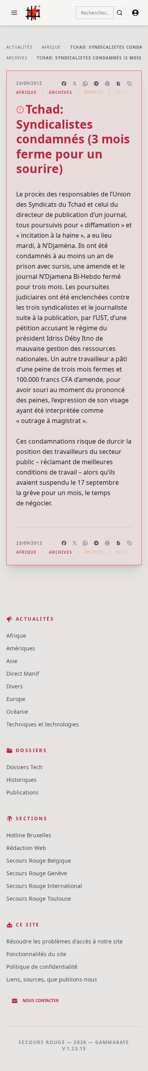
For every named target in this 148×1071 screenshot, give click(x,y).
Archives (16, 58)
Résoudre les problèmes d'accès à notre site (64, 941)
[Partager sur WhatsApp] (85, 83)
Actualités (19, 47)
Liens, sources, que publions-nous (51, 979)
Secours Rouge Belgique (38, 860)
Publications (22, 792)
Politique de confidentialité (41, 966)
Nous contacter (40, 1000)
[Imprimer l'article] (107, 83)
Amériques (20, 648)
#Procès (93, 92)
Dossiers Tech (24, 767)
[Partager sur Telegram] (96, 83)
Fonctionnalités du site (36, 954)
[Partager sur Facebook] (64, 83)
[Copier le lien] (129, 83)
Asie (11, 661)
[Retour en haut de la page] (131, 1053)
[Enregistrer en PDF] (118, 83)
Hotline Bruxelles (28, 835)
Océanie (17, 711)
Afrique (51, 47)
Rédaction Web (26, 848)
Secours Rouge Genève (36, 873)
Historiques (21, 779)
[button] (14, 13)
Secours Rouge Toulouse (38, 898)
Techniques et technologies (42, 724)
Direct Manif (22, 673)
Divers (14, 686)
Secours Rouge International (44, 886)
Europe (15, 699)
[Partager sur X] (75, 84)
